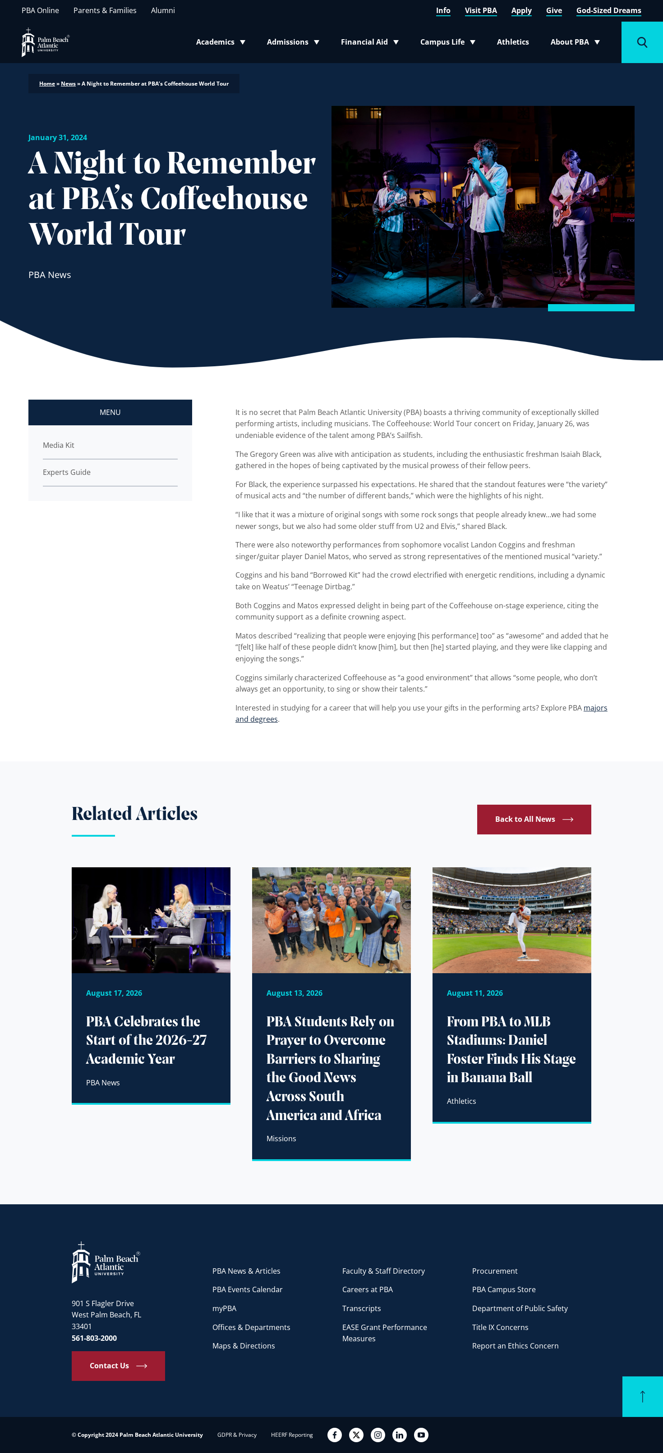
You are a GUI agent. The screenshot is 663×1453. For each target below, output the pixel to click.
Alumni (163, 10)
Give (554, 10)
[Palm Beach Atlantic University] (106, 1262)
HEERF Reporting (292, 1435)
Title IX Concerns (500, 1327)
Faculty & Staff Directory (383, 1271)
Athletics (513, 42)
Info (443, 10)
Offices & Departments (251, 1327)
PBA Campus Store (504, 1289)
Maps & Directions (243, 1346)
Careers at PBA (367, 1289)
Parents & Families (105, 10)
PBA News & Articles (246, 1271)
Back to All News (525, 819)
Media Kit (58, 445)
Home (47, 83)
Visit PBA (481, 10)
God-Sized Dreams (608, 10)
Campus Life (449, 43)
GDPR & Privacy (237, 1435)
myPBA (224, 1308)
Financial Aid (370, 43)
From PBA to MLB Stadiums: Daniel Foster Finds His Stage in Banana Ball (511, 1051)
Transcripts (361, 1308)
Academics (223, 43)
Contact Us (109, 1366)
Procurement (495, 1271)
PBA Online (40, 10)
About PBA (578, 43)
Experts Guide (67, 472)
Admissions (296, 43)
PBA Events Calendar (247, 1289)
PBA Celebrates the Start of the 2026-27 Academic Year (146, 1041)
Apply (521, 10)
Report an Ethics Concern (515, 1346)
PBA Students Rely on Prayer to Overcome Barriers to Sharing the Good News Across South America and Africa (330, 1070)
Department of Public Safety (520, 1308)
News (68, 83)
